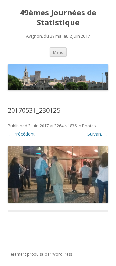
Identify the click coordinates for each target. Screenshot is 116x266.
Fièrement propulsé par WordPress (40, 254)
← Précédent (21, 134)
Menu (58, 52)
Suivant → (97, 134)
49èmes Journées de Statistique (58, 18)
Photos (89, 126)
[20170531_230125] (58, 174)
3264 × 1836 (65, 126)
